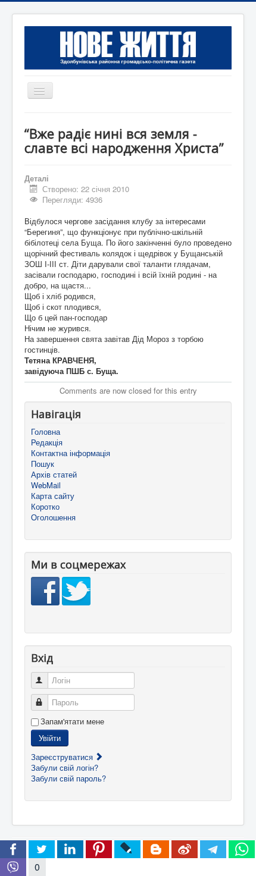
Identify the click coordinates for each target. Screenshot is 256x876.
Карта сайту (52, 496)
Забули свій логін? (64, 767)
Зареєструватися (63, 756)
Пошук (42, 464)
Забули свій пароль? (68, 778)
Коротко (45, 506)
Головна (45, 431)
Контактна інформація (70, 453)
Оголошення (53, 517)
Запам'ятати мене (72, 721)
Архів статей (54, 474)
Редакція (47, 442)
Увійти (50, 737)
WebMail (46, 485)
